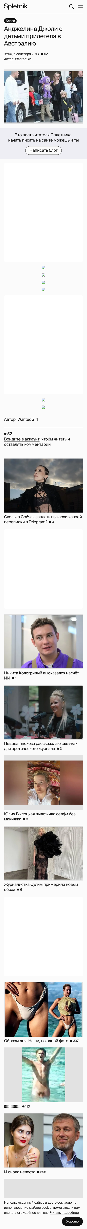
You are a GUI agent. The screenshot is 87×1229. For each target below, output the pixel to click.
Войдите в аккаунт (21, 439)
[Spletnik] (15, 6)
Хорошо (72, 1221)
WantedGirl (27, 419)
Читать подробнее (64, 1213)
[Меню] (80, 6)
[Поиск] (71, 6)
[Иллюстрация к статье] (43, 96)
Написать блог (44, 150)
